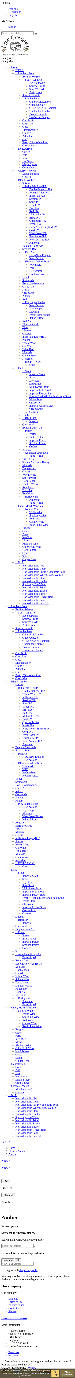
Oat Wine (27, 346)
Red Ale (26, 321)
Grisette (26, 333)
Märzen (26, 330)
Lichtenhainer (30, 129)
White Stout (35, 399)
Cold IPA (34, 230)
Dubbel (26, 415)
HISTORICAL (33, 361)
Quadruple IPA (37, 220)
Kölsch (26, 289)
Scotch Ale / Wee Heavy (35, 462)
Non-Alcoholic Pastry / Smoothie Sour (43, 571)
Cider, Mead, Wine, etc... (32, 505)
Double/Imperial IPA (40, 189)
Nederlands (14, 11)
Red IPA (34, 211)
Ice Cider (27, 537)
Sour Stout (35, 383)
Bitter (25, 327)
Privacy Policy (16, 1304)
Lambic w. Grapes (39, 117)
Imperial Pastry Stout (40, 393)
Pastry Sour (35, 92)
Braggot (26, 527)
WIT (32, 267)
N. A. (21, 562)
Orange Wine (36, 521)
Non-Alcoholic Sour (33, 600)
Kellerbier (27, 358)
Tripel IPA (35, 205)
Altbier (26, 295)
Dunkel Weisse (30, 484)
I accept (55, 1373)
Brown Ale (28, 458)
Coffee (26, 151)
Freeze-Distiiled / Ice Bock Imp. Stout (50, 396)
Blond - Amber (26, 179)
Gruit (32, 364)
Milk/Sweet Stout (38, 386)
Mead (25, 540)
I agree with (22, 1270)
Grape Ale (28, 132)
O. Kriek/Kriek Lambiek (43, 107)
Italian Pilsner (36, 317)
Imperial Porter (37, 440)
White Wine (35, 512)
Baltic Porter (36, 437)
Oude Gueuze (37, 104)
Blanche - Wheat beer (37, 261)
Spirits (25, 556)
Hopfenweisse (37, 274)
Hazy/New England (40, 255)
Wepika (32, 1367)
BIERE (19, 70)
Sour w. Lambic (31, 95)
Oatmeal (34, 411)
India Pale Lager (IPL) (34, 336)
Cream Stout (36, 408)
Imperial (33, 421)
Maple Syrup (29, 164)
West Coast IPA (38, 233)
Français (13, 8)
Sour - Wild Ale (33, 79)
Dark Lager (28, 480)
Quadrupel (28, 424)
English (12, 15)
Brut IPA (34, 208)
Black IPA (31, 418)
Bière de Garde (30, 324)
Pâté (24, 154)
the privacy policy (29, 1270)
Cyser (25, 553)
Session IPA (36, 198)
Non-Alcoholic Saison (34, 590)
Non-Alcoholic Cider (34, 568)
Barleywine (31, 496)
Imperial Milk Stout (40, 390)
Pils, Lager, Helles (35, 302)
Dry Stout (34, 380)
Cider (25, 531)
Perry (25, 534)
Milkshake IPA (37, 214)
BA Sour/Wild (37, 82)
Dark (21, 368)
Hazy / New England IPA (43, 227)
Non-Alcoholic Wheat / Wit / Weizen (42, 574)
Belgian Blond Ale (32, 245)
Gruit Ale (27, 123)
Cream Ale (28, 292)
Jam (24, 158)
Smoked (26, 449)
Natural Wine (32, 509)
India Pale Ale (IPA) (36, 186)
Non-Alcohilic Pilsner (34, 593)
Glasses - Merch (27, 170)
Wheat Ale (35, 264)
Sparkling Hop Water (34, 584)
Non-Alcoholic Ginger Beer (37, 596)
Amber (26, 339)
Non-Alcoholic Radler (34, 581)
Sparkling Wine (37, 515)
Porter (28, 430)
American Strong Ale (36, 452)
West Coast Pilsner (39, 314)
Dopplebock (29, 468)
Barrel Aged (36, 455)
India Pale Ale (37, 195)
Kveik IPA (35, 223)
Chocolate (34, 402)
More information (67, 1373)
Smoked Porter (37, 443)
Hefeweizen (36, 270)
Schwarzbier (29, 477)
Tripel (25, 277)
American (34, 242)
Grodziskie (28, 145)
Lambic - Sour (26, 73)
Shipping (13, 1298)
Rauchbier (28, 487)
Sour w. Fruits (37, 85)
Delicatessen (25, 148)
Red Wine (34, 518)
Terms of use (15, 1301)
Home (14, 67)
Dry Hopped (36, 308)
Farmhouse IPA (38, 236)
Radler (26, 299)
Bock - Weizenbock (33, 283)
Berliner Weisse (31, 76)
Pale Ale (29, 252)
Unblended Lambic (40, 111)
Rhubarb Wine (30, 543)
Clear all (8, 1195)
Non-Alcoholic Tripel (34, 587)
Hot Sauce (28, 161)
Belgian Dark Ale (32, 427)
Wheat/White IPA (39, 192)
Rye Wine (27, 493)
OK (6, 1181)
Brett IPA (34, 217)
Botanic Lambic (38, 114)
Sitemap (12, 1311)
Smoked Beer (29, 248)
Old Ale (26, 471)
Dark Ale (27, 490)
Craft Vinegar (29, 167)
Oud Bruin (28, 120)
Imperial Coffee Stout (41, 405)
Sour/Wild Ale (37, 89)
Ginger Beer (29, 559)
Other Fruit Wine (31, 546)
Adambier (27, 136)
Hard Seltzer (29, 549)
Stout (28, 371)
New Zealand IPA (39, 239)
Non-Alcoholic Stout (33, 578)
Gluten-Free (29, 355)
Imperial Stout (37, 374)
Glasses (26, 176)
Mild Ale (27, 352)
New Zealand (36, 258)
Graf (24, 139)
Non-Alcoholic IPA (33, 565)
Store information (14, 1318)
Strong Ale (28, 280)
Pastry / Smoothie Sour (35, 142)
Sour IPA (34, 201)
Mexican (34, 311)
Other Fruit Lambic (40, 101)
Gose (25, 126)
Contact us (14, 1308)
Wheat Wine (29, 342)
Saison (26, 183)
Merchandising (30, 173)
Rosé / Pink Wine (38, 524)
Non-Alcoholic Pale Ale (35, 603)
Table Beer (28, 349)
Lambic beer (32, 98)
